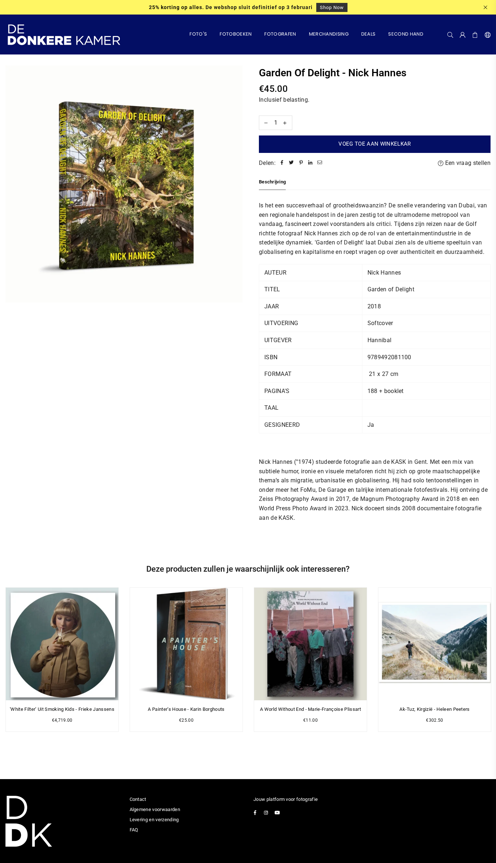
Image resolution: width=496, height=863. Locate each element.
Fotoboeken (236, 34)
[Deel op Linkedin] (310, 163)
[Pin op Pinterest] (301, 163)
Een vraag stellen (467, 162)
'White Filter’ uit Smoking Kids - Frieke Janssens (62, 709)
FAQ (134, 829)
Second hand (405, 34)
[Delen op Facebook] (282, 163)
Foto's (198, 34)
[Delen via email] (320, 163)
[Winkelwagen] (475, 34)
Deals (368, 34)
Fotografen (280, 34)
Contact (138, 799)
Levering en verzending (154, 819)
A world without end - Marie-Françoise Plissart (310, 709)
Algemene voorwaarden (155, 809)
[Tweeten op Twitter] (291, 163)
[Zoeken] (450, 34)
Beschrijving (272, 182)
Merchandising (329, 34)
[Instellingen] (486, 34)
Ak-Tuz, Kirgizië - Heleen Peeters (434, 709)
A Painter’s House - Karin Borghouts (186, 709)
